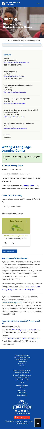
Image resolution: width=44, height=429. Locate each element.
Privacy (25, 421)
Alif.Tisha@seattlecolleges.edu (14, 117)
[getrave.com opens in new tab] (22, 418)
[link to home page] (11, 4)
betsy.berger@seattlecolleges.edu (26, 329)
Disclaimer (18, 421)
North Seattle (22, 390)
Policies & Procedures (22, 377)
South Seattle (22, 393)
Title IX (22, 382)
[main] (22, 178)
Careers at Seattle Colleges (22, 370)
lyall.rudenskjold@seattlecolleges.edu (16, 63)
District (22, 388)
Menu (39, 4)
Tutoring (7, 40)
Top (37, 424)
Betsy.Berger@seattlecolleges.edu (15, 103)
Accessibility (10, 421)
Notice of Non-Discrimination (22, 375)
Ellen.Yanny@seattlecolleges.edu (15, 92)
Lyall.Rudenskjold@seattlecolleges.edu (24, 338)
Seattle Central (22, 395)
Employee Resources (22, 373)
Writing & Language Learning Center (26, 40)
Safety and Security (22, 380)
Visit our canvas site (9, 251)
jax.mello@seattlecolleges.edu (14, 76)
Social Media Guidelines (22, 413)
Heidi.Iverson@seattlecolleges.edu (15, 128)
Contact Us (22, 364)
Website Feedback (22, 423)
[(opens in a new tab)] (18, 232)
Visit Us (22, 366)
